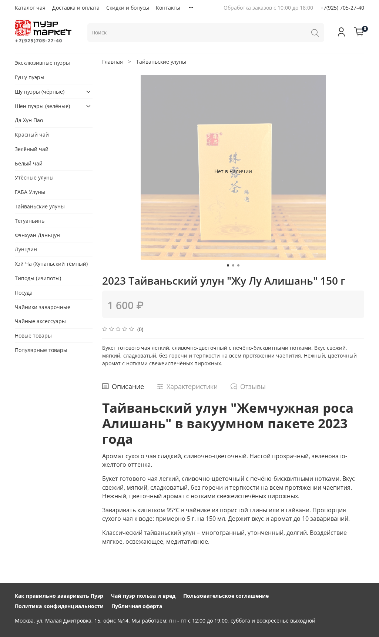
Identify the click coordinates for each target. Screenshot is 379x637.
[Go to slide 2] (233, 265)
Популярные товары (41, 349)
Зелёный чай (31, 148)
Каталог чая (30, 7)
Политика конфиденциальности (59, 606)
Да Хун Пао (29, 120)
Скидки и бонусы (127, 7)
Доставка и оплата (76, 7)
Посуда (24, 292)
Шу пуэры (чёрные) (39, 91)
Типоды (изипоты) (38, 278)
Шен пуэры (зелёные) (42, 106)
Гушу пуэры (29, 77)
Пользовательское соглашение (226, 595)
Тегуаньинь (29, 220)
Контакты (168, 7)
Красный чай (32, 134)
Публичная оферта (136, 606)
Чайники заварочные (42, 307)
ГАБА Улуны (30, 191)
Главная (112, 61)
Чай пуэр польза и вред (143, 595)
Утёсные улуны (34, 177)
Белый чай (29, 163)
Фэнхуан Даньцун (37, 235)
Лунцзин (26, 249)
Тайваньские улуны (161, 61)
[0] (359, 32)
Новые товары (33, 335)
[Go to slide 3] (238, 265)
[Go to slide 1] (228, 265)
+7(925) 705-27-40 (342, 7)
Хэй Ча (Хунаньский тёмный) (51, 263)
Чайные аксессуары (40, 321)
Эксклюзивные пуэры (42, 62)
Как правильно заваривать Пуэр (59, 595)
